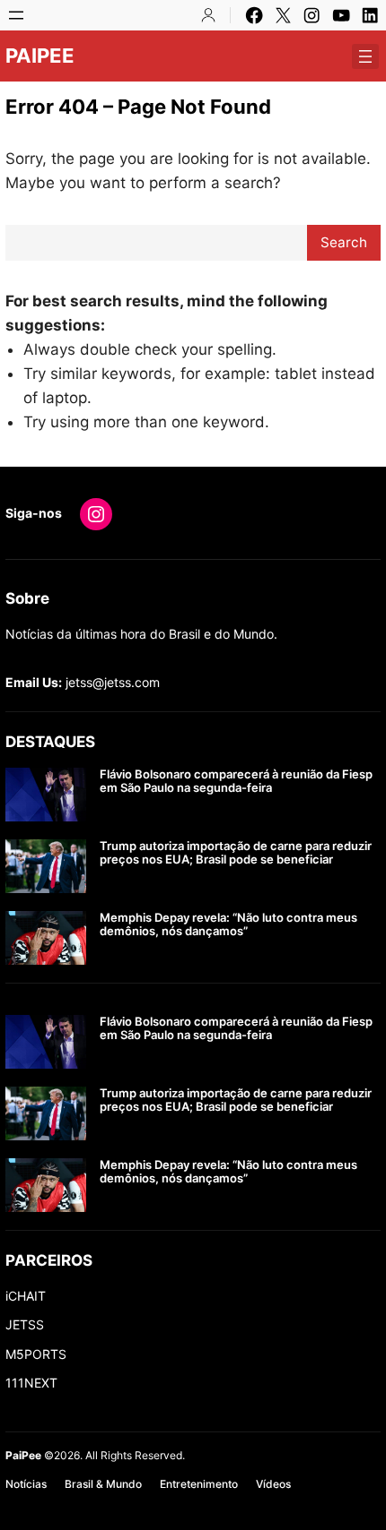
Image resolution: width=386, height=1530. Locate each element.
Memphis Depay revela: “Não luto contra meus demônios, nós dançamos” (228, 925)
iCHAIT (25, 1295)
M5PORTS (35, 1354)
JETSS (24, 1324)
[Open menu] (16, 15)
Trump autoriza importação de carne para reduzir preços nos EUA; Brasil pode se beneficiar (236, 853)
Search (343, 242)
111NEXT (31, 1382)
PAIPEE (40, 55)
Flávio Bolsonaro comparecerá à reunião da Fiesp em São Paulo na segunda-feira (236, 781)
